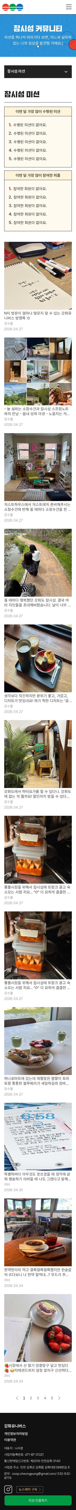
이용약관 (10, 1440)
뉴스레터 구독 (28, 1490)
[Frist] (19, 1399)
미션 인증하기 (38, 1501)
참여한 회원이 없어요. (30, 188)
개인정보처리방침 (16, 1434)
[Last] (57, 1396)
